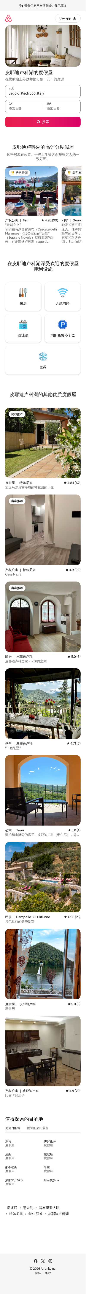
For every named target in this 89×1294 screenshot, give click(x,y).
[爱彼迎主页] (8, 18)
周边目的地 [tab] (12, 1128)
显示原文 (61, 6)
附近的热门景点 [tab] (37, 1128)
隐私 (38, 1273)
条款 (48, 1273)
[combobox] (43, 93)
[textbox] (24, 108)
